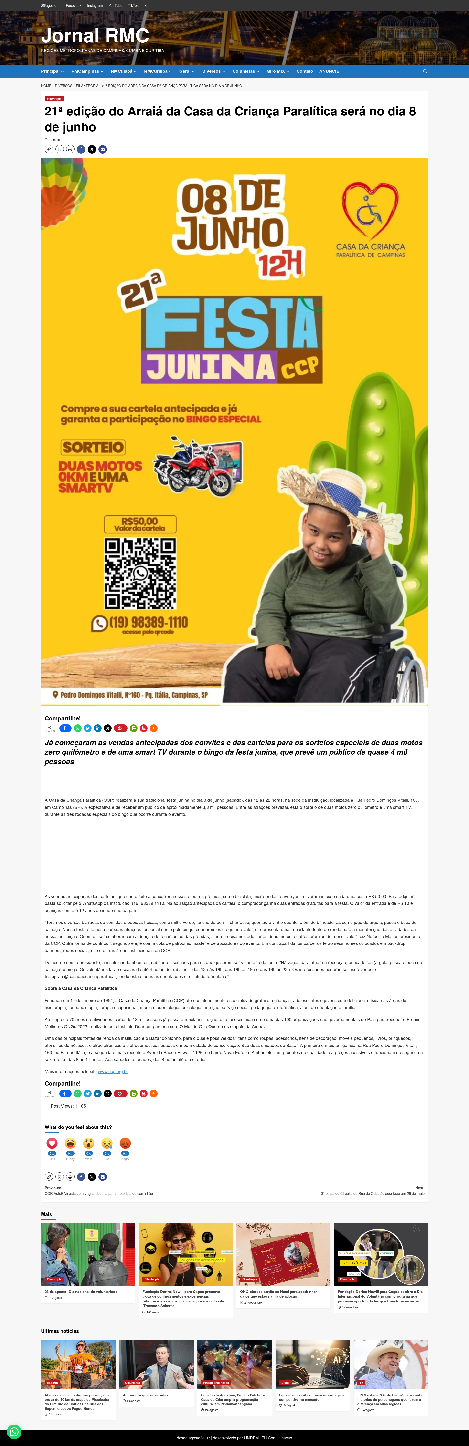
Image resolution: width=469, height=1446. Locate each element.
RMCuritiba (156, 71)
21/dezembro (253, 1302)
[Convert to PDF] (144, 728)
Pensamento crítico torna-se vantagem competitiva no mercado (311, 1397)
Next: (373, 1190)
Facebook (73, 5)
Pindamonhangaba (216, 1382)
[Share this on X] (108, 728)
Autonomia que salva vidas (145, 1395)
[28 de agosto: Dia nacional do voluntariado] (88, 1254)
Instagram (95, 5)
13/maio (54, 139)
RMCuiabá (121, 71)
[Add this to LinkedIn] (98, 728)
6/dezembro (350, 1307)
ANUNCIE (329, 71)
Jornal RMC (95, 35)
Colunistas (244, 71)
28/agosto (55, 1297)
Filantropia (54, 98)
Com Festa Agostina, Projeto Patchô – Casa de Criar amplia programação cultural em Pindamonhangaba (233, 1399)
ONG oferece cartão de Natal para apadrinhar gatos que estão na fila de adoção (278, 1294)
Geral (185, 71)
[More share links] (154, 728)
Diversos (211, 71)
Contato (305, 71)
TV (361, 1382)
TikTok (133, 5)
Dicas (285, 1382)
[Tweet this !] (88, 728)
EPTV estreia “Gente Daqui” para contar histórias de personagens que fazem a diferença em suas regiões (390, 1399)
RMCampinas (85, 71)
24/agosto (55, 1414)
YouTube (115, 5)
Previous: (99, 1190)
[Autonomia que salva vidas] (156, 1364)
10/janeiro (153, 1312)
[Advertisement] (163, 782)
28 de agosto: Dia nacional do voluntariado (81, 1291)
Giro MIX (276, 71)
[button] (425, 71)
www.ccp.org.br (113, 1071)
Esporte (52, 1382)
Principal (50, 71)
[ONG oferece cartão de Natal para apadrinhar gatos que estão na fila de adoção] (283, 1254)
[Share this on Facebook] (65, 728)
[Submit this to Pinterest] (121, 728)
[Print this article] (134, 728)
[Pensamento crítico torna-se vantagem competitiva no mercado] (313, 1364)
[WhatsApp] (78, 728)
